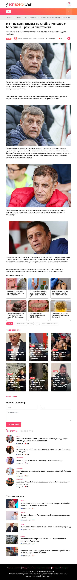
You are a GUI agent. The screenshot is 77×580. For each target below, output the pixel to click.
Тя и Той (23, 512)
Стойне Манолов (21, 323)
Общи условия (26, 568)
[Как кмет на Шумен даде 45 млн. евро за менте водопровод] (16, 347)
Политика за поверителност (41, 568)
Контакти (17, 568)
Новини (23, 536)
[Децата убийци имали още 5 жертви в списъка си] (61, 347)
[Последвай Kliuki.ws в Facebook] (69, 4)
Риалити (23, 500)
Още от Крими (14, 330)
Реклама (10, 568)
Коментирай (13, 424)
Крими (19, 17)
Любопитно (19, 457)
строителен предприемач (50, 323)
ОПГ (37, 323)
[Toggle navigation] (8, 11)
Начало (9, 17)
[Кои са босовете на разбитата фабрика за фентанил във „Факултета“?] (38, 377)
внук (31, 323)
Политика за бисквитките (60, 568)
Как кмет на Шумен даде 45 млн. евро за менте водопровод (46, 527)
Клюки (18, 436)
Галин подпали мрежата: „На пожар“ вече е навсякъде (39, 460)
